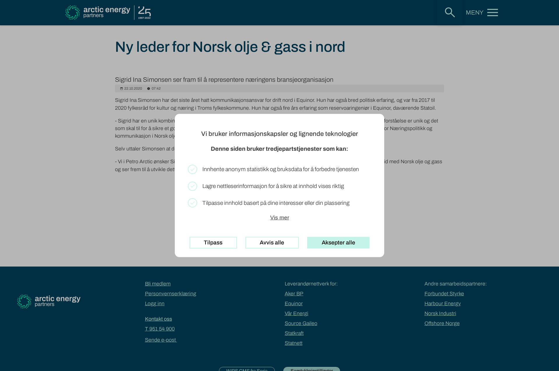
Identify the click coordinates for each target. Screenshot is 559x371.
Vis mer (279, 217)
